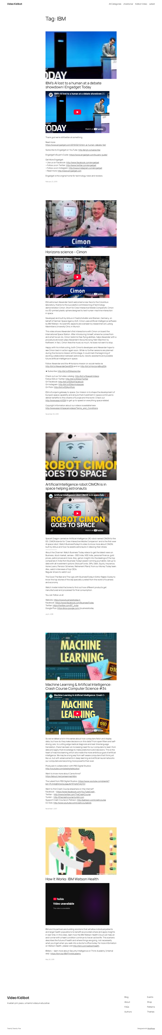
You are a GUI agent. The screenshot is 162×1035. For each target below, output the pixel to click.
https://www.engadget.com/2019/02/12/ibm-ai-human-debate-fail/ (76, 145)
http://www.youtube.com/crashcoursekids (72, 802)
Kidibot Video (141, 4)
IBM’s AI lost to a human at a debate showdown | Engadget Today (73, 85)
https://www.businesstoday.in (67, 600)
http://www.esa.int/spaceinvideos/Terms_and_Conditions (72, 408)
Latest (152, 4)
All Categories (115, 4)
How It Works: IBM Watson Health (72, 879)
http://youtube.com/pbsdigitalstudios (62, 768)
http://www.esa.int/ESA (56, 400)
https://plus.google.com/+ (68, 608)
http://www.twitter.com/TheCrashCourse (72, 794)
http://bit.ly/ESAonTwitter (77, 379)
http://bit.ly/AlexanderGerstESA (59, 366)
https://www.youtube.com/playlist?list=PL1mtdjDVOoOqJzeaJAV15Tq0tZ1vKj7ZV (77, 782)
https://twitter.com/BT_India (65, 605)
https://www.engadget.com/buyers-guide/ (88, 154)
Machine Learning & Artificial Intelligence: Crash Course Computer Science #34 (79, 686)
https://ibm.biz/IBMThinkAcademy (65, 953)
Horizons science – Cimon (66, 252)
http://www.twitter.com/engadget (81, 165)
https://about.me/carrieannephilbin (61, 776)
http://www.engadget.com (69, 170)
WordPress (151, 1028)
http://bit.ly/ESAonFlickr (64, 387)
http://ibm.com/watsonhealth (86, 945)
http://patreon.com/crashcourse (91, 800)
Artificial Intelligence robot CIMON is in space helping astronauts (76, 486)
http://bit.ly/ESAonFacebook (70, 381)
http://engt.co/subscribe (89, 150)
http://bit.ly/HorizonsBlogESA (93, 366)
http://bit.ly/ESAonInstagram (71, 384)
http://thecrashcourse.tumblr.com (69, 797)
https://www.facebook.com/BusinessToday (74, 602)
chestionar (128, 4)
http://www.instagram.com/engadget (85, 168)
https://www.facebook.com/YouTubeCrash (75, 791)
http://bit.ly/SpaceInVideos (87, 376)
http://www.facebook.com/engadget (82, 162)
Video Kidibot (14, 4)
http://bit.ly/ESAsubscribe (69, 371)
